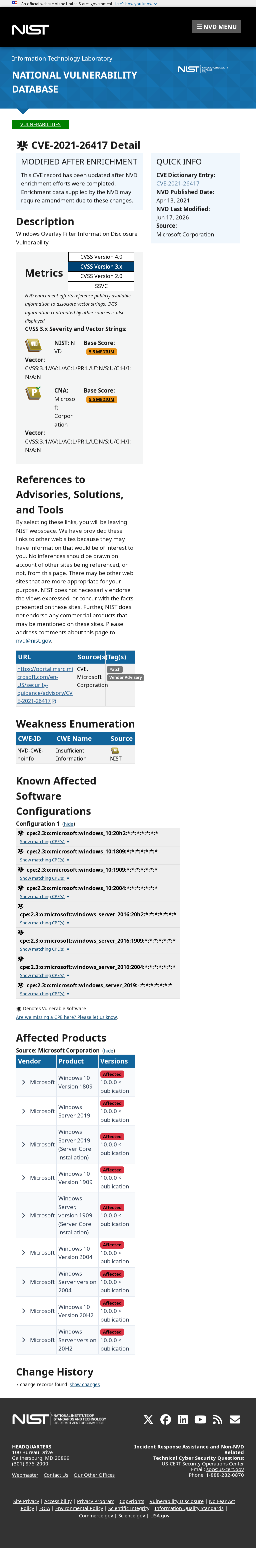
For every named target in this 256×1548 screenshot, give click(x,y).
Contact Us (56, 1474)
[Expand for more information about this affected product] (23, 1082)
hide (68, 824)
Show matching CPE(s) (42, 841)
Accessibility (58, 1501)
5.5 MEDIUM (101, 352)
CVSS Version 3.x (101, 266)
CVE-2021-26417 (178, 183)
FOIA (44, 1508)
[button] (216, 26)
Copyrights (132, 1501)
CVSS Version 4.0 (101, 256)
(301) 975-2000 (30, 1463)
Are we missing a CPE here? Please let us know (66, 1017)
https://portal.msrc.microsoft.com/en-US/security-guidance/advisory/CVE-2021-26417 (45, 685)
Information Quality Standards (189, 1508)
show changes (85, 1385)
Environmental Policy (79, 1508)
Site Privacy (26, 1501)
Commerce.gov (96, 1515)
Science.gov (131, 1515)
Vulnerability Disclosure (177, 1501)
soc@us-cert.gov (225, 1469)
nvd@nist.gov (33, 640)
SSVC (101, 286)
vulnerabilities (40, 124)
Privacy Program (95, 1501)
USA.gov (159, 1515)
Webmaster (25, 1474)
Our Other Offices (94, 1474)
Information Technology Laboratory (62, 58)
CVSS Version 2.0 (101, 276)
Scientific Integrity (128, 1508)
